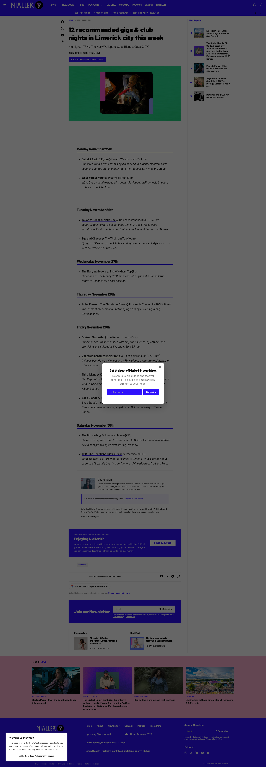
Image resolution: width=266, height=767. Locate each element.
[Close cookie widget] (64, 736)
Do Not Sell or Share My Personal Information (36, 756)
